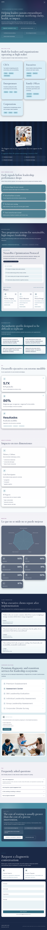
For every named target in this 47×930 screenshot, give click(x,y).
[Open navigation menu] (44, 2)
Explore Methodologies (27, 28)
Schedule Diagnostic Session (13, 837)
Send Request (23, 911)
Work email (5, 889)
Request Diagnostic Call (9, 28)
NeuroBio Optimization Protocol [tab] (10, 244)
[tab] (23, 683)
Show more (7, 304)
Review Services (30, 837)
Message (5, 899)
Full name (5, 883)
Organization (6, 894)
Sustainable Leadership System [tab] (30, 244)
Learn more (7, 728)
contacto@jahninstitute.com (24, 914)
